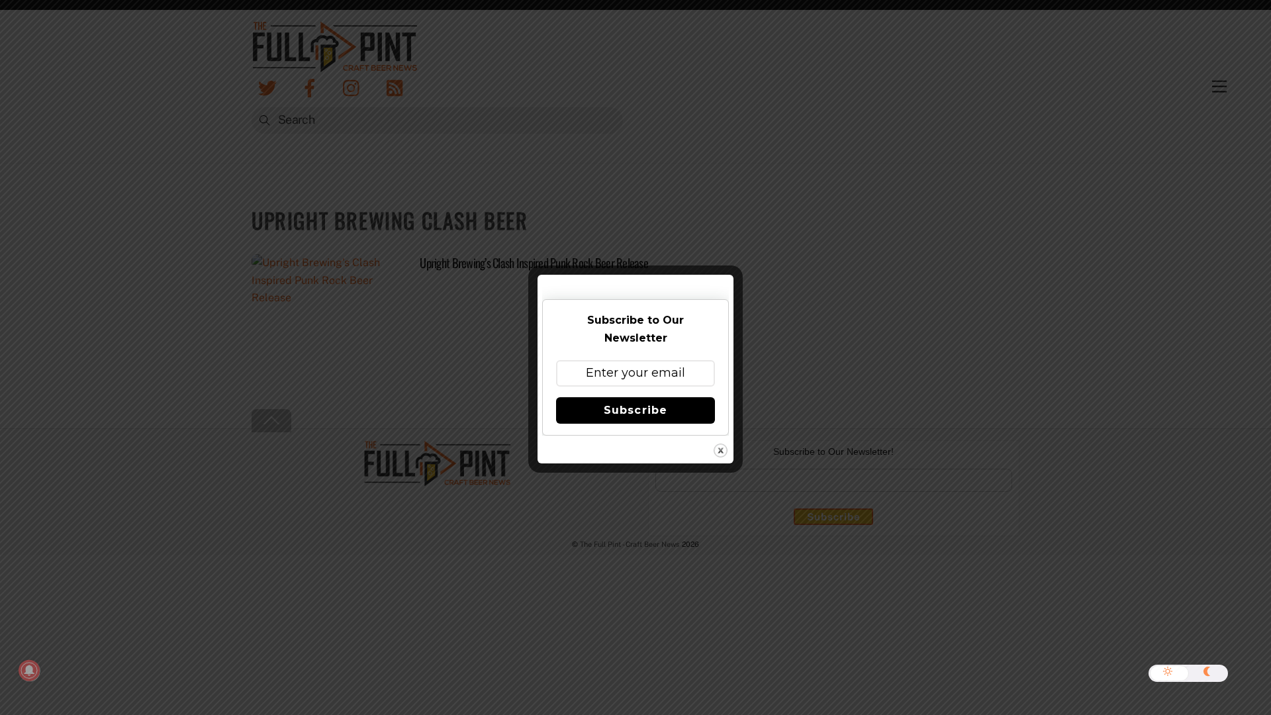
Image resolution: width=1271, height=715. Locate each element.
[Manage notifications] (29, 670)
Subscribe (635, 410)
